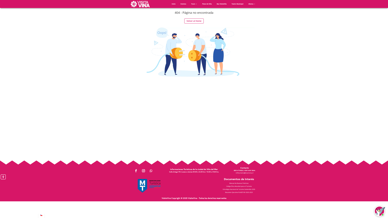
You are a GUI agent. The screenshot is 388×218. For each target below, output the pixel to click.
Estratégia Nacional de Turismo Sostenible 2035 (239, 189)
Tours (193, 4)
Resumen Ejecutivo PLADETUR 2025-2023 (239, 192)
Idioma (250, 4)
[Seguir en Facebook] (136, 171)
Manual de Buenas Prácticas (239, 183)
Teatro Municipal (237, 4)
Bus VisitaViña (222, 4)
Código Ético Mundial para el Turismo (239, 186)
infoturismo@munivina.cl (244, 173)
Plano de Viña (207, 4)
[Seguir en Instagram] (143, 171)
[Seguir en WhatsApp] (151, 171)
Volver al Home (194, 21)
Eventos (183, 4)
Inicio (174, 4)
